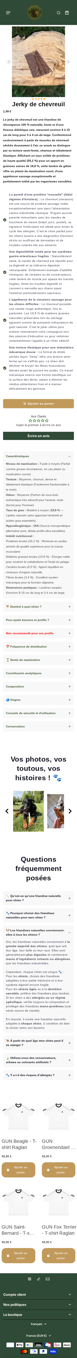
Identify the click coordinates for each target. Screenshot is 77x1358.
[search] (58, 12)
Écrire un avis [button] (38, 436)
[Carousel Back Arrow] (8, 61)
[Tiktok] (38, 1278)
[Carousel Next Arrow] (68, 61)
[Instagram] (29, 1278)
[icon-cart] (67, 12)
